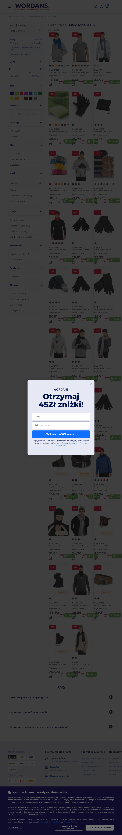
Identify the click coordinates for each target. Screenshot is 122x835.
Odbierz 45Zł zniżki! (61, 434)
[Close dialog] (90, 384)
